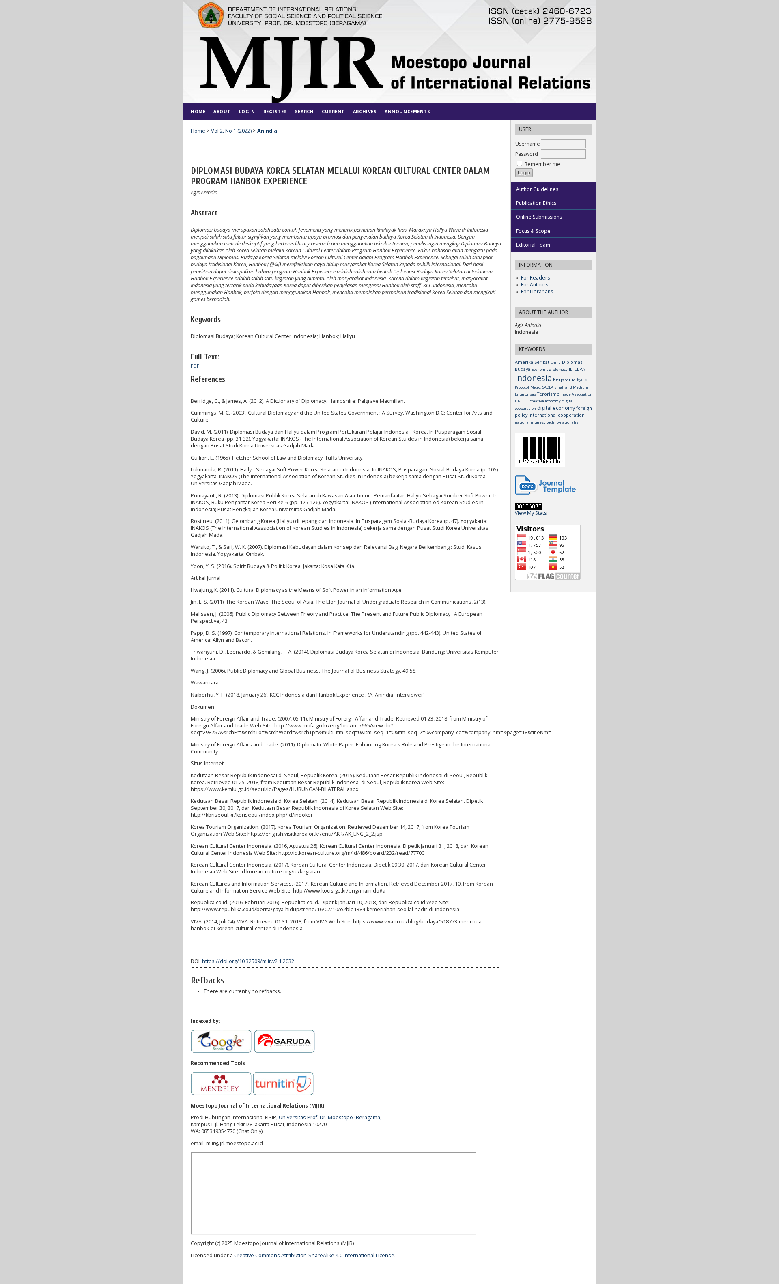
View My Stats (531, 513)
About (222, 111)
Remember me (542, 164)
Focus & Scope (533, 231)
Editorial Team (533, 244)
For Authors (534, 284)
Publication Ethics (536, 203)
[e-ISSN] (540, 465)
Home (198, 111)
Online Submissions (539, 216)
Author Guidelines (537, 189)
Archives (365, 111)
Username (527, 143)
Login (247, 111)
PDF (195, 366)
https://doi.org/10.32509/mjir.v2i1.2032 (248, 961)
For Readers (535, 277)
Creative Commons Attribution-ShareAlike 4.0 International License (314, 1255)
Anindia (267, 130)
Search (304, 111)
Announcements (407, 111)
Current (333, 111)
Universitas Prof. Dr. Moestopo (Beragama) (330, 1117)
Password (526, 154)
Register (275, 111)
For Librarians (537, 291)
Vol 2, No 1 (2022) (231, 130)
